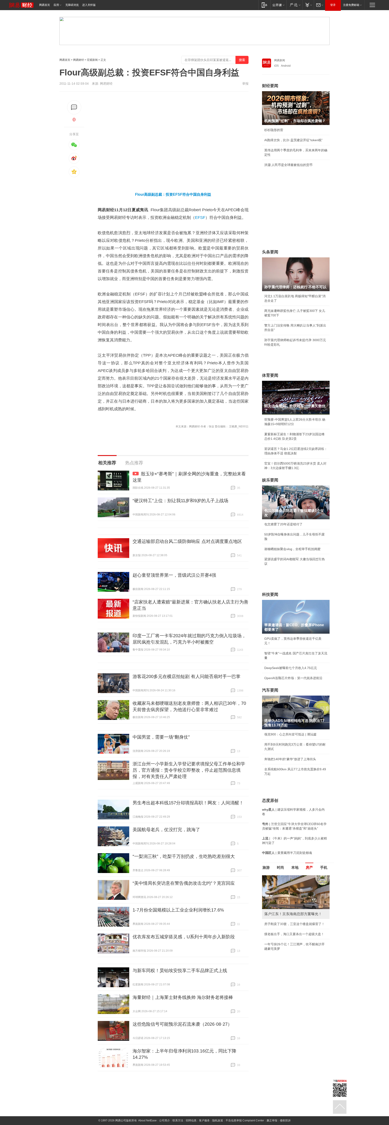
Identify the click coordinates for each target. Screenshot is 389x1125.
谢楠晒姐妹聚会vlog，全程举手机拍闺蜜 (292, 549)
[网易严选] (294, 5)
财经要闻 (270, 86)
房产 (309, 867)
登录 (333, 5)
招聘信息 (191, 1120)
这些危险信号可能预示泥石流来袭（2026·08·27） (182, 1024)
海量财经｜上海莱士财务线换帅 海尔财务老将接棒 (183, 997)
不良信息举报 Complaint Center (245, 1120)
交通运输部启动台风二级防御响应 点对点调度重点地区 (187, 541)
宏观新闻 (92, 59)
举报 (245, 83)
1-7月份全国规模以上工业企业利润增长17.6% (178, 909)
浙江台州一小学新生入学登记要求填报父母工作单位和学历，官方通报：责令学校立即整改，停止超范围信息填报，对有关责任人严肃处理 (189, 770)
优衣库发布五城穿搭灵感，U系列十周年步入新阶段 (184, 936)
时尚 (280, 867)
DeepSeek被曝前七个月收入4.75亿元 (290, 668)
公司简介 (164, 1120)
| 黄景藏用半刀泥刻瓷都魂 (287, 853)
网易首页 (44, 5)
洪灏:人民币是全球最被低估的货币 (288, 165)
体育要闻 (270, 375)
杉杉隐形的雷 (273, 130)
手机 (323, 867)
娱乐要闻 (270, 480)
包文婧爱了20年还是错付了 (283, 524)
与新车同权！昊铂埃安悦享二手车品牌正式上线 (180, 970)
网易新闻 (279, 60)
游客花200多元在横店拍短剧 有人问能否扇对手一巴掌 (186, 676)
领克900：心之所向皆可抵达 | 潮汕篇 (290, 734)
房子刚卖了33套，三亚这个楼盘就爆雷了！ (294, 924)
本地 (295, 867)
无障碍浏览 (72, 5)
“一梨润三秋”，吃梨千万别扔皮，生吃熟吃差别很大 (184, 856)
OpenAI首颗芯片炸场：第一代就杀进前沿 (293, 678)
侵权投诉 (285, 1120)
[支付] (308, 5)
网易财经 (78, 59)
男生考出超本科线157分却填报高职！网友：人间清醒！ (188, 802)
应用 (56, 5)
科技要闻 (270, 594)
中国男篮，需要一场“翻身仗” (161, 737)
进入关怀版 (89, 5)
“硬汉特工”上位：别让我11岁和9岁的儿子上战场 (180, 500)
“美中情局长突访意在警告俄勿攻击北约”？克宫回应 (184, 883)
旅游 (266, 867)
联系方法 (177, 1120)
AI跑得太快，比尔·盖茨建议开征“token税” (293, 140)
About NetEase (147, 1120)
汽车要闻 (270, 690)
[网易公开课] (278, 5)
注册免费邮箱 (351, 5)
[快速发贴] (74, 107)
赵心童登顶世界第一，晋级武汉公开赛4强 (174, 575)
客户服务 (204, 1120)
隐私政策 (217, 1120)
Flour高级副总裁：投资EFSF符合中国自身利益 (173, 194)
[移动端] (264, 5)
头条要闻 (270, 252)
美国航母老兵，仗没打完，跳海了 (166, 829)
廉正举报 (272, 1120)
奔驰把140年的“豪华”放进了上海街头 (290, 759)
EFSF (200, 217)
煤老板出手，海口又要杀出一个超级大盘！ (294, 934)
